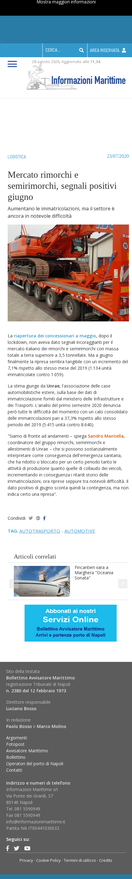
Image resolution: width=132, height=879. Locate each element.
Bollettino (15, 757)
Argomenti (16, 738)
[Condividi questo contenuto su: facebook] (44, 518)
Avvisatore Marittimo (27, 751)
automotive (79, 531)
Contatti (14, 770)
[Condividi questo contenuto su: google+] (38, 518)
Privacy (26, 860)
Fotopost (15, 744)
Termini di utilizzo (80, 860)
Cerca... (52, 50)
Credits (105, 860)
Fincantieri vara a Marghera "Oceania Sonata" (94, 572)
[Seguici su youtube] (27, 848)
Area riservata (105, 50)
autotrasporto (39, 531)
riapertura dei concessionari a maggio (55, 336)
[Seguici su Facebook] (7, 848)
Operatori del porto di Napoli (34, 763)
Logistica (17, 156)
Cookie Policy (48, 860)
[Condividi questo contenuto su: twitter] (31, 518)
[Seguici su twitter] (16, 848)
